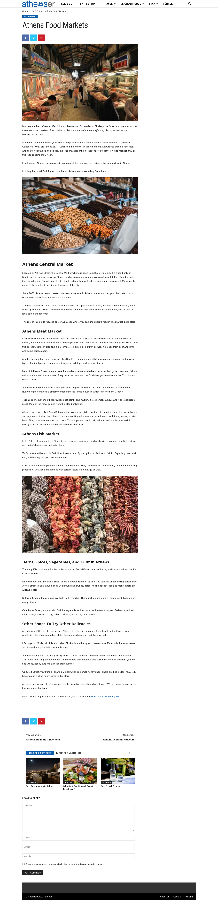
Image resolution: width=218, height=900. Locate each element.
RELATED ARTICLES (39, 753)
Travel (108, 3)
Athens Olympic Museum (119, 739)
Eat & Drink (87, 3)
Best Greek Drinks (110, 786)
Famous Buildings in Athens (43, 739)
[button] (189, 4)
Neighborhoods (130, 3)
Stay (152, 3)
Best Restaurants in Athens (40, 786)
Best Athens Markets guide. (106, 696)
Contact (177, 896)
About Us (164, 896)
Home (25, 11)
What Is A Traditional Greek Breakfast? (78, 788)
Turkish (189, 896)
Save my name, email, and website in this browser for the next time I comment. (65, 864)
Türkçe (168, 3)
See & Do (66, 3)
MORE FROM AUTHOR (69, 753)
